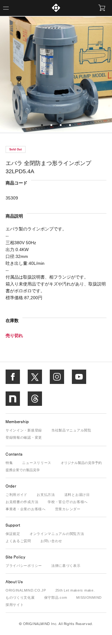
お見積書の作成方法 (22, 502)
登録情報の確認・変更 (24, 437)
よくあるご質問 (18, 541)
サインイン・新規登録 (24, 430)
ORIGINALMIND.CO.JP (26, 590)
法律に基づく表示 (66, 565)
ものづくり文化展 (20, 597)
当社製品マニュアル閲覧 (71, 430)
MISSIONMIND (89, 597)
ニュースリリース (36, 463)
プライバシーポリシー (24, 565)
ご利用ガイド (16, 494)
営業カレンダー (68, 509)
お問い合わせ (51, 541)
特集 (9, 463)
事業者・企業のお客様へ (26, 509)
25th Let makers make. (75, 590)
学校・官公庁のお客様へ (68, 502)
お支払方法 (46, 494)
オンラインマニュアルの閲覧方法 (57, 534)
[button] (42, 125)
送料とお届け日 (77, 494)
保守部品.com (55, 597)
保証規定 (13, 534)
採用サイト (15, 605)
